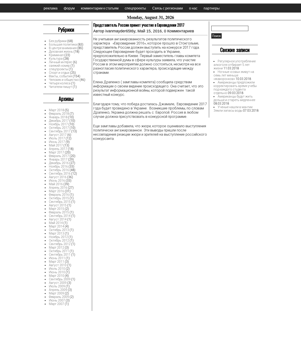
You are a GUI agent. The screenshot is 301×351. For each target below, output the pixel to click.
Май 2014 (56, 223)
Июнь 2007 (57, 300)
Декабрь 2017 (59, 120)
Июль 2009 (57, 286)
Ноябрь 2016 (58, 166)
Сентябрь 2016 (60, 173)
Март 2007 (56, 304)
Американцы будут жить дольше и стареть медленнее (234, 98)
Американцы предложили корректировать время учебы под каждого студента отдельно (235, 88)
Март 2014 (56, 226)
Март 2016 (56, 191)
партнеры (212, 8)
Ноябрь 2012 (58, 237)
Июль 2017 (57, 138)
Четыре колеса (60, 83)
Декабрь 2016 (59, 163)
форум (69, 8)
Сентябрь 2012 (60, 244)
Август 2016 (58, 177)
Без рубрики (58, 41)
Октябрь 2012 (59, 240)
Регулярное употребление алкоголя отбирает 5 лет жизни (235, 64)
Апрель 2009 (58, 290)
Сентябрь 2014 (60, 216)
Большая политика (63, 44)
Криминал (56, 55)
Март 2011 (56, 261)
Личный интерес (60, 62)
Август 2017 (58, 135)
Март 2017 (56, 152)
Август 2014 (58, 219)
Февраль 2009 (59, 297)
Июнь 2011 (57, 258)
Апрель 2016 (58, 187)
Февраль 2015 (59, 212)
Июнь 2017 (57, 142)
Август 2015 (58, 205)
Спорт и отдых (59, 72)
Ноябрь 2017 (58, 124)
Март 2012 (56, 247)
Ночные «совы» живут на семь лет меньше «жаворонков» (234, 75)
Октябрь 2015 (59, 198)
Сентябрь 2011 (60, 254)
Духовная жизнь (61, 51)
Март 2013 (56, 233)
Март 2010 (56, 275)
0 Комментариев (179, 31)
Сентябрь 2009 (60, 279)
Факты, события (60, 76)
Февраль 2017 (59, 156)
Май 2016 (56, 184)
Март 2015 (56, 209)
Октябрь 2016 (59, 170)
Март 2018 (56, 110)
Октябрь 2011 (59, 251)
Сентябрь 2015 (60, 201)
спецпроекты (135, 8)
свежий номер (59, 65)
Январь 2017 (58, 159)
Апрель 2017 (58, 149)
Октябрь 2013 (59, 230)
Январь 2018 (58, 117)
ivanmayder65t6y (120, 31)
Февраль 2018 (59, 113)
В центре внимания (63, 48)
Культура (56, 58)
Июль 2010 (57, 268)
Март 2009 (56, 293)
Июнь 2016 (57, 180)
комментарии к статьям (100, 8)
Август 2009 (58, 282)
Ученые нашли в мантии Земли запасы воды (233, 108)
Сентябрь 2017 (60, 131)
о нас (193, 8)
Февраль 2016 (59, 194)
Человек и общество (64, 79)
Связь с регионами (167, 8)
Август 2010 (58, 265)
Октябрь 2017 (59, 127)
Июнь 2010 (57, 272)
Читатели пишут (60, 87)
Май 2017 (56, 145)
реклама (51, 8)
